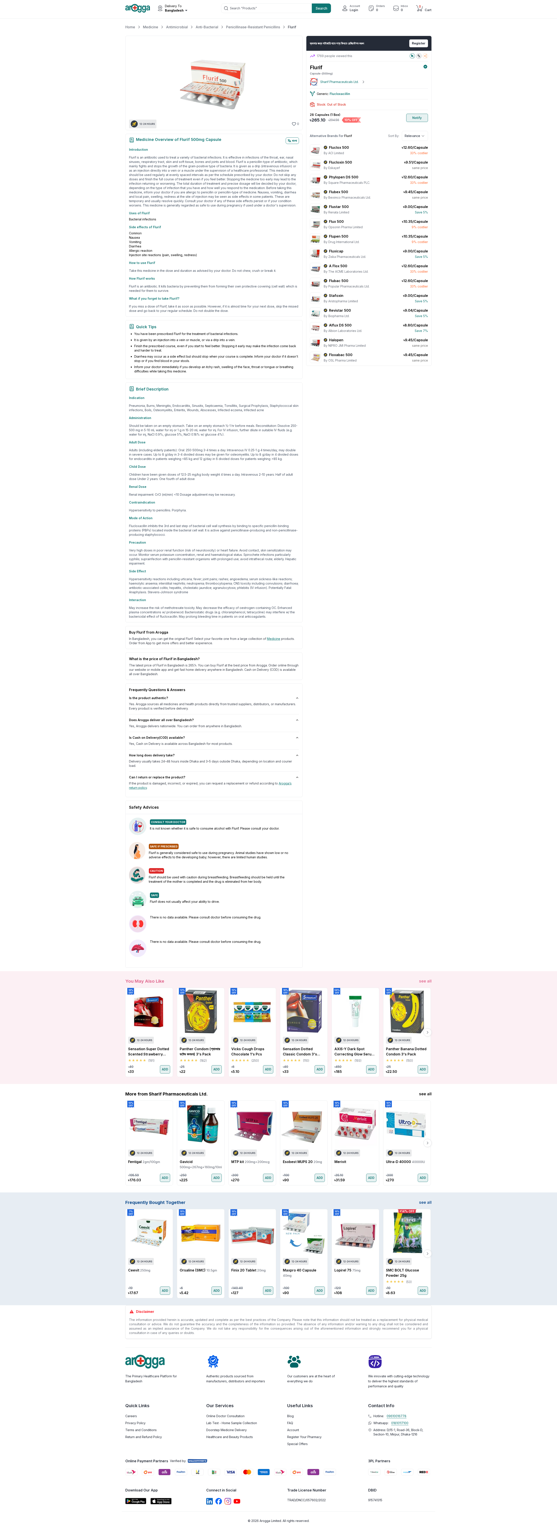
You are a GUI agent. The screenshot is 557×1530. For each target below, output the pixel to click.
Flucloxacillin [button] (340, 94)
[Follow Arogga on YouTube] (237, 1501)
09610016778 (396, 1416)
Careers (131, 1416)
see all (425, 981)
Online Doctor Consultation (225, 1416)
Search (321, 8)
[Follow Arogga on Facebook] (218, 1501)
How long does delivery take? (151, 755)
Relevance (412, 136)
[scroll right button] (427, 1032)
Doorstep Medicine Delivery (226, 1430)
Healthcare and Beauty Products (229, 1437)
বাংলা (294, 140)
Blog (290, 1416)
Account (293, 1430)
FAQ (290, 1423)
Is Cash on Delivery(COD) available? (157, 737)
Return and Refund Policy (143, 1437)
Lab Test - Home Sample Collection (231, 1423)
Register (418, 43)
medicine (273, 639)
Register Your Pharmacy (304, 1437)
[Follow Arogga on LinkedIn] (209, 1501)
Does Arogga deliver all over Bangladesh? (161, 720)
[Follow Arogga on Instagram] (228, 1501)
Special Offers (297, 1444)
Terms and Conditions (141, 1430)
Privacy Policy (135, 1423)
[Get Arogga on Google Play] (135, 1501)
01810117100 (399, 1423)
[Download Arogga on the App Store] (161, 1501)
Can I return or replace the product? (157, 777)
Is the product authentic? (148, 698)
